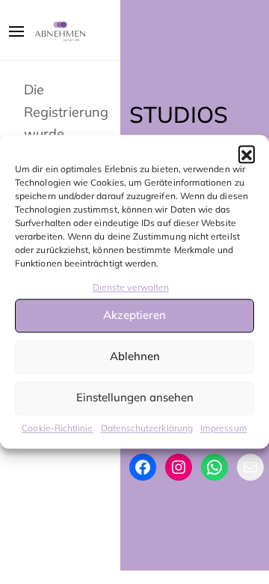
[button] (246, 153)
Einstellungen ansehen (135, 398)
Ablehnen (135, 357)
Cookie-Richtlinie (57, 428)
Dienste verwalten (131, 287)
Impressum (223, 428)
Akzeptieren (134, 315)
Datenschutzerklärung (147, 428)
